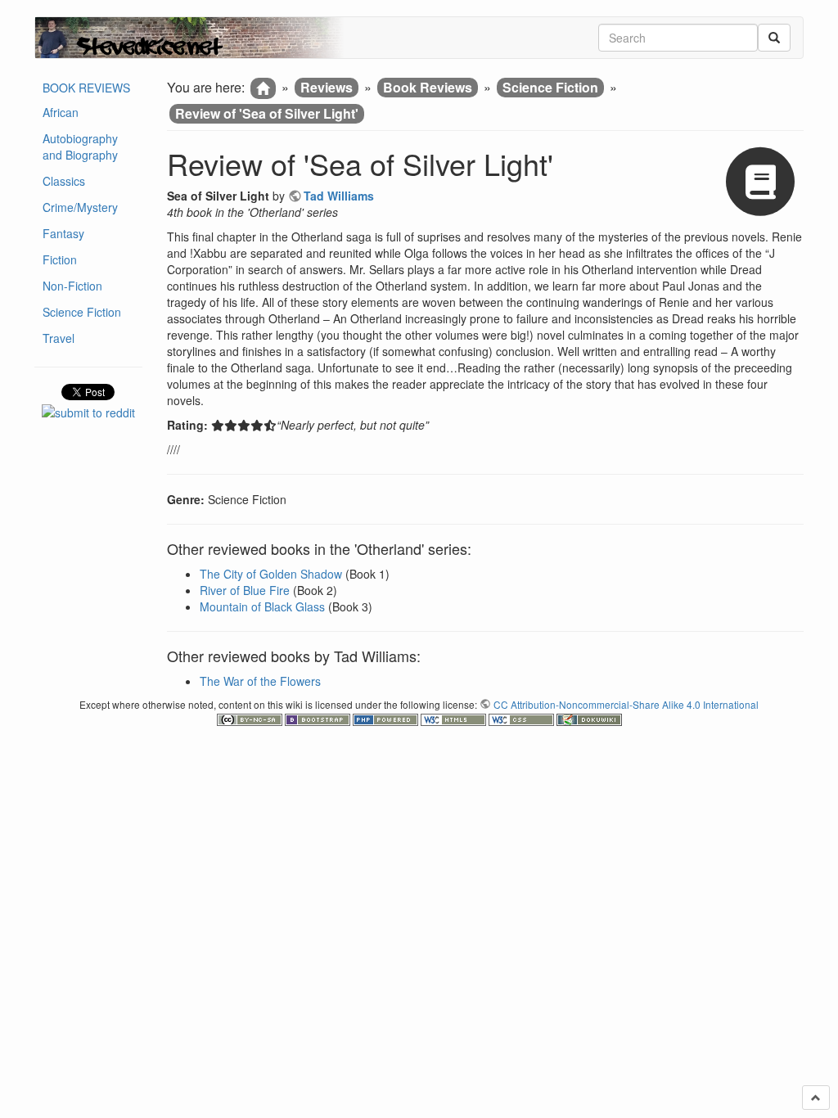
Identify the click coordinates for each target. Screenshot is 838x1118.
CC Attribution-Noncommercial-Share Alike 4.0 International (626, 704)
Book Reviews (427, 87)
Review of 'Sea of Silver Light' (266, 113)
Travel (58, 338)
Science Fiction (82, 312)
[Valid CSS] (522, 718)
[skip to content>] (816, 1097)
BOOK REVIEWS (86, 87)
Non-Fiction (72, 285)
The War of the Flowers (260, 681)
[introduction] (263, 88)
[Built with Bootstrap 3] (319, 718)
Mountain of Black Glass (262, 606)
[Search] (774, 38)
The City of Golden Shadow (271, 574)
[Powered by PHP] (387, 718)
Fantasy (63, 233)
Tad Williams (339, 195)
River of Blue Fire (245, 590)
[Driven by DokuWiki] (589, 718)
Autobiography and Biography (80, 146)
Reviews (326, 87)
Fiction (60, 259)
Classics (64, 181)
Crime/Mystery (80, 207)
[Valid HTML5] (455, 718)
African (61, 112)
